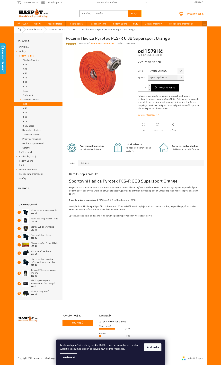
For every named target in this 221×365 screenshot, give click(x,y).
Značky (22, 178)
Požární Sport (26, 161)
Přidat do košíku (167, 87)
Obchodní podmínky (107, 2)
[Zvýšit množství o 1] (149, 86)
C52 (25, 77)
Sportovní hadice (30, 99)
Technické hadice (31, 134)
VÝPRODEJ (24, 47)
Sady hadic (28, 95)
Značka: (125, 43)
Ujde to (102, 333)
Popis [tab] (72, 163)
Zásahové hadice (30, 60)
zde (122, 349)
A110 (25, 90)
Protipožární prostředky (31, 174)
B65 (25, 82)
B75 (25, 86)
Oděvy (22, 51)
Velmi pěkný (105, 326)
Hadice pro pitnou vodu (33, 143)
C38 (25, 69)
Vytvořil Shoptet (196, 358)
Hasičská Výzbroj (27, 156)
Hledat (135, 13)
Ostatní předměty (28, 169)
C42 (25, 73)
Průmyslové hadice (31, 139)
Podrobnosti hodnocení (102, 43)
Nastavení (68, 357)
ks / (77, 322)
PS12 (21, 165)
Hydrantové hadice (31, 130)
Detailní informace (147, 115)
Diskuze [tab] (85, 163)
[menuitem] (22, 23)
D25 (25, 64)
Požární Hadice (26, 56)
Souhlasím (152, 347)
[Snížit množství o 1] (149, 89)
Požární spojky (26, 152)
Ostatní (26, 147)
